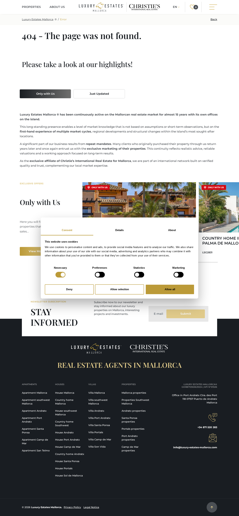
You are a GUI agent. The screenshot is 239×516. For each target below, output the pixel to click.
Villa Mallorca (96, 392)
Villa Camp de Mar (99, 439)
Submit (185, 313)
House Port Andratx (67, 439)
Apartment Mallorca (34, 392)
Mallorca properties (134, 392)
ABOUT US (57, 7)
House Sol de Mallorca (69, 475)
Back (213, 19)
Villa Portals (95, 432)
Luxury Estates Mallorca (37, 19)
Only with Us (45, 93)
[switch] (100, 275)
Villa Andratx (96, 410)
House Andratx (64, 432)
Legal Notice (91, 507)
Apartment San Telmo (36, 450)
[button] (212, 220)
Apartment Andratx (34, 410)
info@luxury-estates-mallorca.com (195, 447)
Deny (69, 289)
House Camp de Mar (68, 446)
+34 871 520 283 (207, 427)
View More (36, 251)
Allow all (170, 289)
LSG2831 (207, 252)
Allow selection (119, 289)
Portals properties (133, 428)
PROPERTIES (31, 7)
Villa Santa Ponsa (99, 425)
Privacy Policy (72, 507)
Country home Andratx (69, 454)
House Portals (63, 468)
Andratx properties (134, 410)
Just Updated (99, 93)
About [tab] (172, 230)
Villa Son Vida (97, 446)
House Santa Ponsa (67, 461)
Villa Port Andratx (99, 418)
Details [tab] (119, 230)
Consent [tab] (67, 230)
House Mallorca (64, 392)
